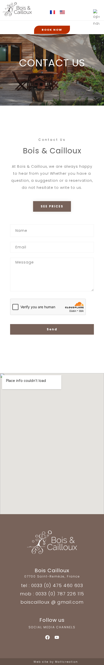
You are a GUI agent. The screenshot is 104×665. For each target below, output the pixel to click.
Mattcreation (66, 662)
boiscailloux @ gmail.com (52, 602)
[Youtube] (56, 637)
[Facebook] (47, 637)
